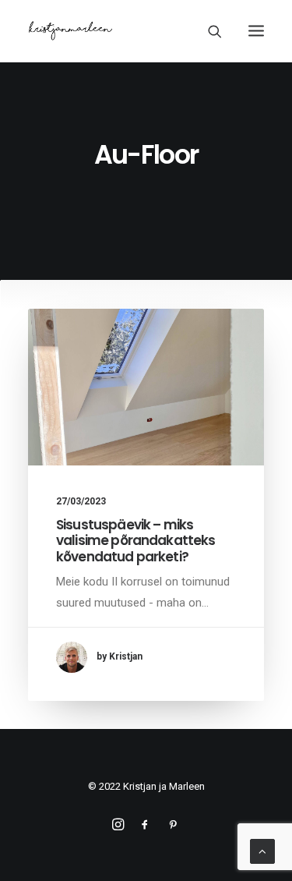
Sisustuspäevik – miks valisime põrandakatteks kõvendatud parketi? (135, 540)
